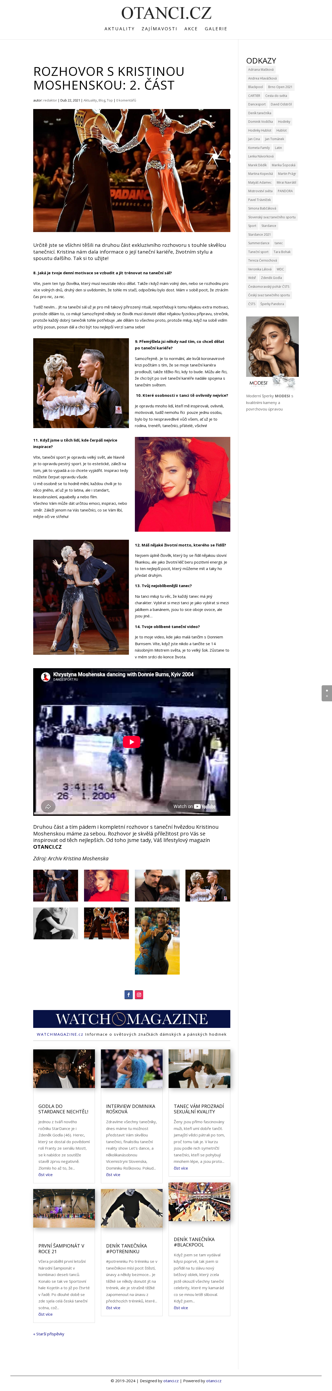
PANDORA (285, 191)
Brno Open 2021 (280, 87)
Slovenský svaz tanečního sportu (272, 217)
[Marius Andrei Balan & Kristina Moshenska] (55, 901)
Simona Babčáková (262, 208)
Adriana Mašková (261, 69)
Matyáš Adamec (260, 182)
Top (110, 100)
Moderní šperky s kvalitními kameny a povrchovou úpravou (269, 402)
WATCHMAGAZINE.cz (60, 1034)
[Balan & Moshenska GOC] (207, 901)
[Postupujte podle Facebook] (129, 994)
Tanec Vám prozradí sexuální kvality (199, 1109)
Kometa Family (259, 148)
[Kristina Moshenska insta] (106, 901)
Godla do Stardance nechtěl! (63, 1109)
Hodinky (284, 121)
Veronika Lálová (260, 269)
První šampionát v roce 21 (61, 1249)
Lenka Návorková (261, 156)
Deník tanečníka (259, 113)
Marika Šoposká (283, 165)
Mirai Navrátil (286, 182)
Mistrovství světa (260, 191)
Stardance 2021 (259, 234)
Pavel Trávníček (259, 200)
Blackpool (255, 87)
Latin (278, 148)
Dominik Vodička (260, 121)
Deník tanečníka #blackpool (194, 1242)
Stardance (268, 226)
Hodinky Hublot (259, 130)
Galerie (216, 29)
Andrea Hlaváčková (262, 78)
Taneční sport (258, 252)
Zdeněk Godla (271, 278)
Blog (102, 100)
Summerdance (258, 243)
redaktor (50, 100)
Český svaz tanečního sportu (269, 295)
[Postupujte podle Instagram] (139, 994)
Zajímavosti (160, 29)
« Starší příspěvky (48, 1333)
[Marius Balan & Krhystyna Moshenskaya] (157, 901)
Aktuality (120, 29)
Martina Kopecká (260, 173)
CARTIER (254, 95)
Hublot (281, 130)
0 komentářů (126, 100)
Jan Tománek (274, 139)
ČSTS (251, 304)
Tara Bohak (282, 252)
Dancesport (257, 104)
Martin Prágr (287, 173)
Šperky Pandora (272, 304)
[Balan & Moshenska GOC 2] (106, 939)
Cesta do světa (276, 95)
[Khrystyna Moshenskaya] (55, 939)
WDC (280, 269)
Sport (252, 226)
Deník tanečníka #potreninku (126, 1249)
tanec (279, 243)
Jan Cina (254, 139)
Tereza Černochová (262, 260)
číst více (45, 1174)
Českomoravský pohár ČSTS (268, 286)
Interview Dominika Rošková (130, 1109)
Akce (191, 29)
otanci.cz (171, 1380)
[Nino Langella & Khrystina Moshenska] (157, 974)
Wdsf (252, 278)
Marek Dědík (257, 165)
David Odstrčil (281, 104)
